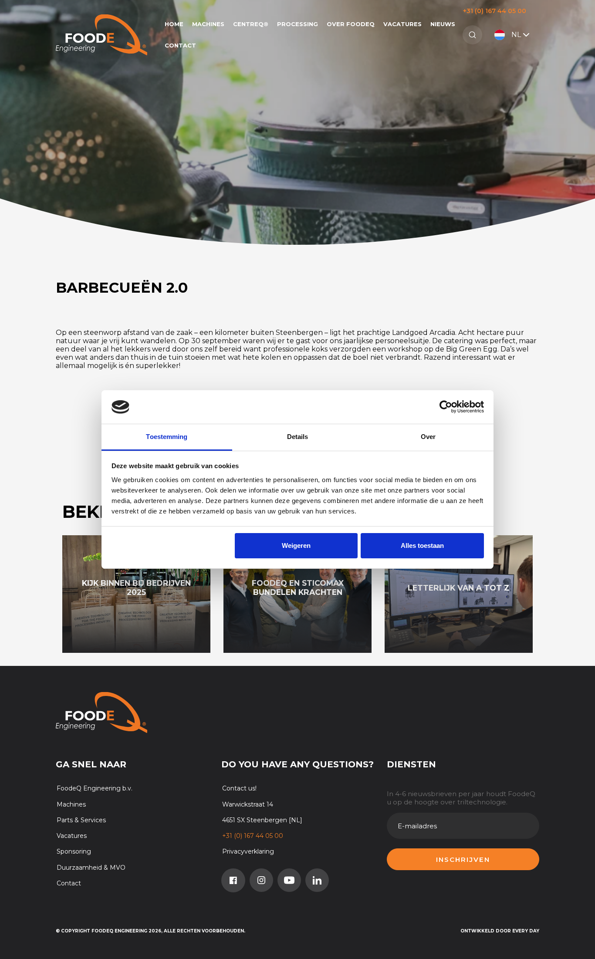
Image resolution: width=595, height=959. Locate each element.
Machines (208, 23)
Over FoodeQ (351, 23)
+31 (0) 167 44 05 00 (494, 11)
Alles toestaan (422, 545)
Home (174, 23)
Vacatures (402, 23)
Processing (297, 23)
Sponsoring (74, 851)
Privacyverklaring (248, 851)
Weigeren (296, 545)
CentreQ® (250, 23)
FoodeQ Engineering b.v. (94, 788)
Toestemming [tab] (166, 436)
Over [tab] (428, 436)
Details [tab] (297, 436)
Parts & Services (81, 820)
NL (516, 34)
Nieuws (442, 23)
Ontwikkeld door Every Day (499, 931)
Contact (180, 45)
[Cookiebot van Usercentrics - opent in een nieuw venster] (446, 406)
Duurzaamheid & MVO (91, 867)
